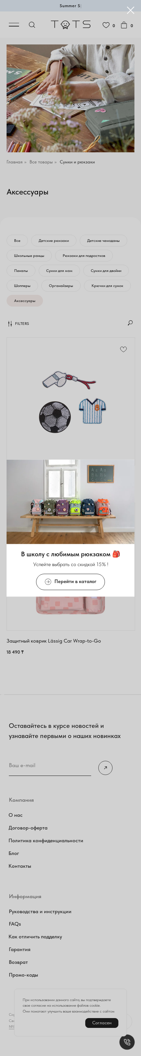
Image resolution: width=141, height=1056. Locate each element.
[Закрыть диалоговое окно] (131, 10)
